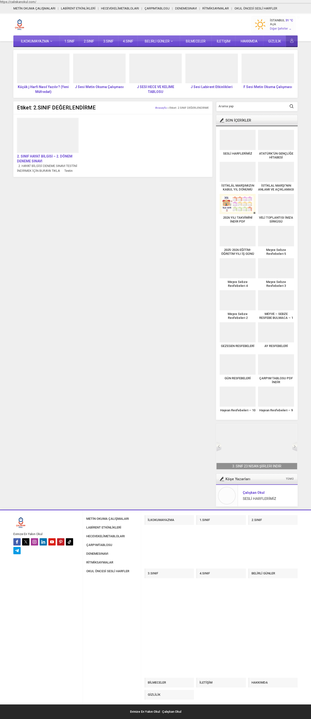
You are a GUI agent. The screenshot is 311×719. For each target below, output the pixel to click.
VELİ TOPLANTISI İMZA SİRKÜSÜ (276, 219)
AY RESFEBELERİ (276, 346)
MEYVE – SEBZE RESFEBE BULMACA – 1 (276, 316)
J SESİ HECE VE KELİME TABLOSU (155, 89)
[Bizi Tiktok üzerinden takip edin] (69, 541)
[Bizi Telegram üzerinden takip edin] (17, 550)
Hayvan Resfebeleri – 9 (276, 410)
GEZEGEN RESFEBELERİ (237, 346)
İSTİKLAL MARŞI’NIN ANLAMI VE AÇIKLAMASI (276, 187)
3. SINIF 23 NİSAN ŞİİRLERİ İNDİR (256, 466)
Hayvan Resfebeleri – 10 (237, 410)
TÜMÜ (290, 478)
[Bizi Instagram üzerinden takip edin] (34, 541)
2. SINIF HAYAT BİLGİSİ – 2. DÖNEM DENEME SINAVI (44, 158)
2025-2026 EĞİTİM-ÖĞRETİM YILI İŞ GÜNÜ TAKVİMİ (237, 253)
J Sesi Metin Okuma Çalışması (99, 87)
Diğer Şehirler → (281, 28)
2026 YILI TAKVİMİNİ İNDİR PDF (237, 219)
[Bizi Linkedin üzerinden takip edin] (43, 541)
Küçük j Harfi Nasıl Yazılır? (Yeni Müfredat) (43, 89)
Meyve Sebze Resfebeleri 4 (238, 284)
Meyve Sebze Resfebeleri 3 (276, 284)
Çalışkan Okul (254, 493)
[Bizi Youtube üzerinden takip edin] (52, 541)
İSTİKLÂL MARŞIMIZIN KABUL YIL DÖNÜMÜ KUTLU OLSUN (237, 189)
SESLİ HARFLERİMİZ (237, 153)
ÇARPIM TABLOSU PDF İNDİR (276, 380)
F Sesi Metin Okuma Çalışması (267, 87)
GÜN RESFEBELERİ (238, 378)
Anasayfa (161, 107)
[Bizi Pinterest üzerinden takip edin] (60, 541)
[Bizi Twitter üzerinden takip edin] (25, 541)
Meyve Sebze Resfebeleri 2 (238, 316)
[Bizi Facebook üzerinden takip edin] (17, 541)
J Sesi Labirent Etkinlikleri (212, 87)
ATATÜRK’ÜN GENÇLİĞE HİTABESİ (276, 155)
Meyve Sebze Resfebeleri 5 (276, 252)
